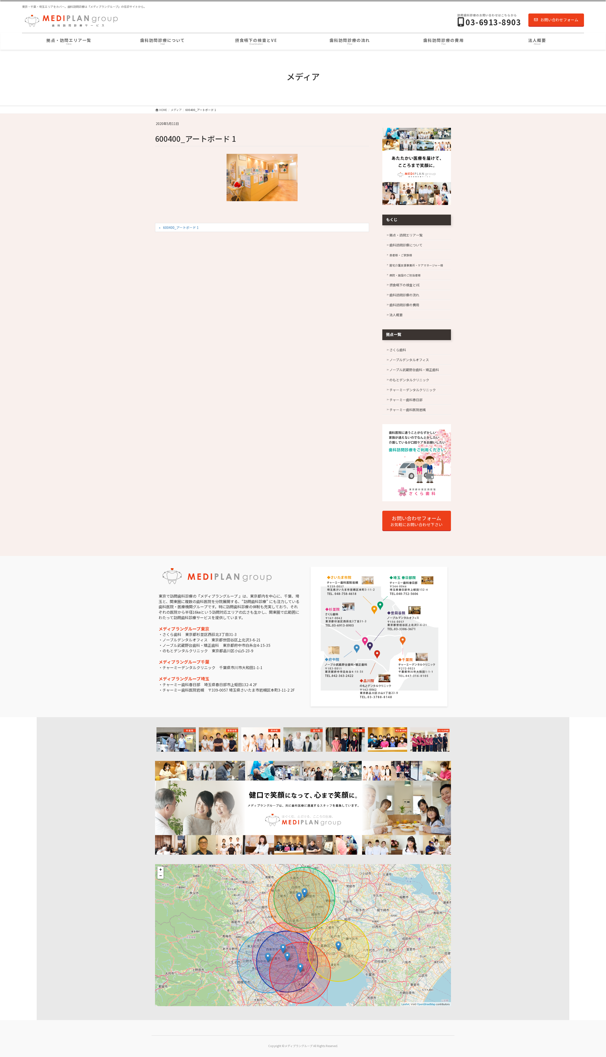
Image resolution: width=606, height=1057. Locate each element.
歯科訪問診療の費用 (404, 304)
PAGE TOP (588, 1020)
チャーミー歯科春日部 (406, 399)
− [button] (160, 875)
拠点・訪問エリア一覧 (406, 235)
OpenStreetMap (426, 1004)
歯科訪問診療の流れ (404, 295)
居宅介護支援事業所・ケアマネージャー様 (416, 265)
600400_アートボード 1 (181, 227)
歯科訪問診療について (406, 245)
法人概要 (396, 314)
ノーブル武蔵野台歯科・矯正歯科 (414, 369)
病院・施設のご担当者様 (405, 275)
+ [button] (160, 869)
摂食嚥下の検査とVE (404, 285)
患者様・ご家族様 (400, 255)
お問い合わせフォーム (559, 19)
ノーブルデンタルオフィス (409, 359)
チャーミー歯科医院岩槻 (407, 409)
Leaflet (405, 1004)
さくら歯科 (397, 349)
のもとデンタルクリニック (409, 380)
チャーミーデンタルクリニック (412, 389)
